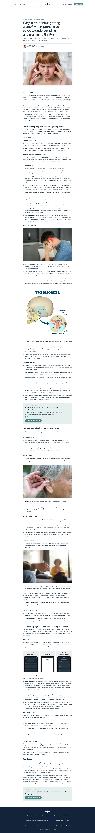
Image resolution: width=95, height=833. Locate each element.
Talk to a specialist (78, 4)
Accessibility (54, 825)
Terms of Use (47, 825)
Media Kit (68, 825)
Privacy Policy (40, 825)
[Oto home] (47, 4)
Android (40, 752)
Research (22, 4)
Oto (31, 631)
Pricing (34, 825)
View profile (30, 48)
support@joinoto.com (52, 820)
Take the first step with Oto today (62, 783)
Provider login (28, 825)
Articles (15, 4)
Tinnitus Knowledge (33, 16)
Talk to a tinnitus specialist (33, 420)
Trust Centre (61, 825)
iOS (36, 752)
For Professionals (67, 4)
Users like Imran (40, 733)
